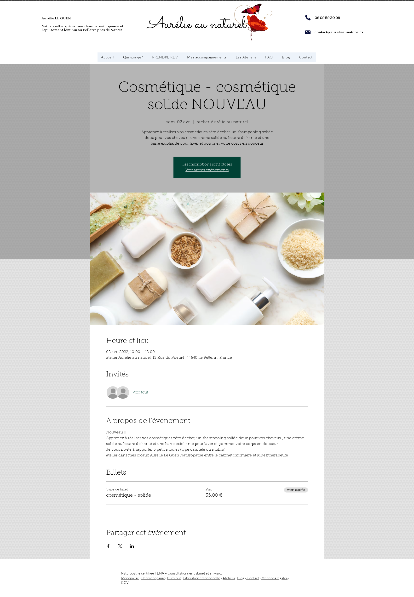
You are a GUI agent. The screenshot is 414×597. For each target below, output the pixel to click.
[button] (207, 57)
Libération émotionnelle (201, 578)
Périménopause (153, 578)
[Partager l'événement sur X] (120, 546)
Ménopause (130, 578)
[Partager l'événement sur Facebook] (108, 546)
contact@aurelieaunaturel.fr (339, 32)
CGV (125, 582)
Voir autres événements (207, 170)
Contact (252, 578)
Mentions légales (274, 578)
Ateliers (229, 578)
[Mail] (308, 32)
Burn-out (174, 578)
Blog (240, 578)
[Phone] (308, 18)
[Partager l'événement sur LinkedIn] (132, 546)
